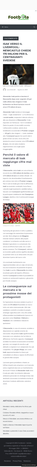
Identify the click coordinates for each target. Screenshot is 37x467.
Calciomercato (10, 38)
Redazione (27, 461)
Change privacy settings (29, 465)
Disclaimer (7, 461)
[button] (34, 27)
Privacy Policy (17, 461)
